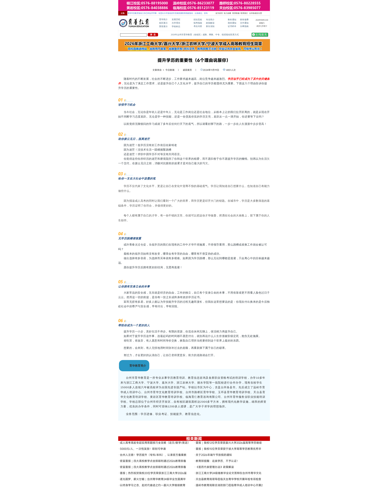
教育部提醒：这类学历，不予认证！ (217, 461)
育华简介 (163, 19)
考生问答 (198, 26)
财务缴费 (244, 20)
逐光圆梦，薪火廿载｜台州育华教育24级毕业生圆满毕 (153, 479)
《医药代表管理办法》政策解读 (215, 467)
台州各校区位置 (255, 13)
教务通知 (232, 20)
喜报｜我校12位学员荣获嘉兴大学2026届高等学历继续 (229, 443)
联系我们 (244, 13)
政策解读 (210, 23)
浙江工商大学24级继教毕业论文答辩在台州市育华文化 (228, 473)
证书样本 (232, 26)
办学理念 (176, 23)
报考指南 (198, 23)
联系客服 (236, 13)
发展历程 (176, 19)
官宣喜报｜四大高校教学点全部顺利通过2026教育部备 (153, 461)
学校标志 (176, 26)
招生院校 (198, 20)
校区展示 (163, 23)
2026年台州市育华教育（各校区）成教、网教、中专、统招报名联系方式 (205, 35)
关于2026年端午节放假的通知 (214, 455)
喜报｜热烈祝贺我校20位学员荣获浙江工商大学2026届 (153, 473)
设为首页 (219, 13)
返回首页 (187, 69)
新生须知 (210, 26)
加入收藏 (227, 13)
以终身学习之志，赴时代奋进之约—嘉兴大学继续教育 (152, 485)
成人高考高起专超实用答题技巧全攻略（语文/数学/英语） (155, 443)
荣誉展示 (163, 26)
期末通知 (232, 23)
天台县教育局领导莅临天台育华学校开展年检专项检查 (228, 479)
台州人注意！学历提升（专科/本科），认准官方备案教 (153, 455)
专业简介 (210, 20)
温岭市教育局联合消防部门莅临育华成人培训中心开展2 (229, 485)
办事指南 (244, 26)
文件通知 (244, 23)
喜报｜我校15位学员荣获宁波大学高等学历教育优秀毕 (228, 449)
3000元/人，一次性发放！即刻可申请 (143, 449)
